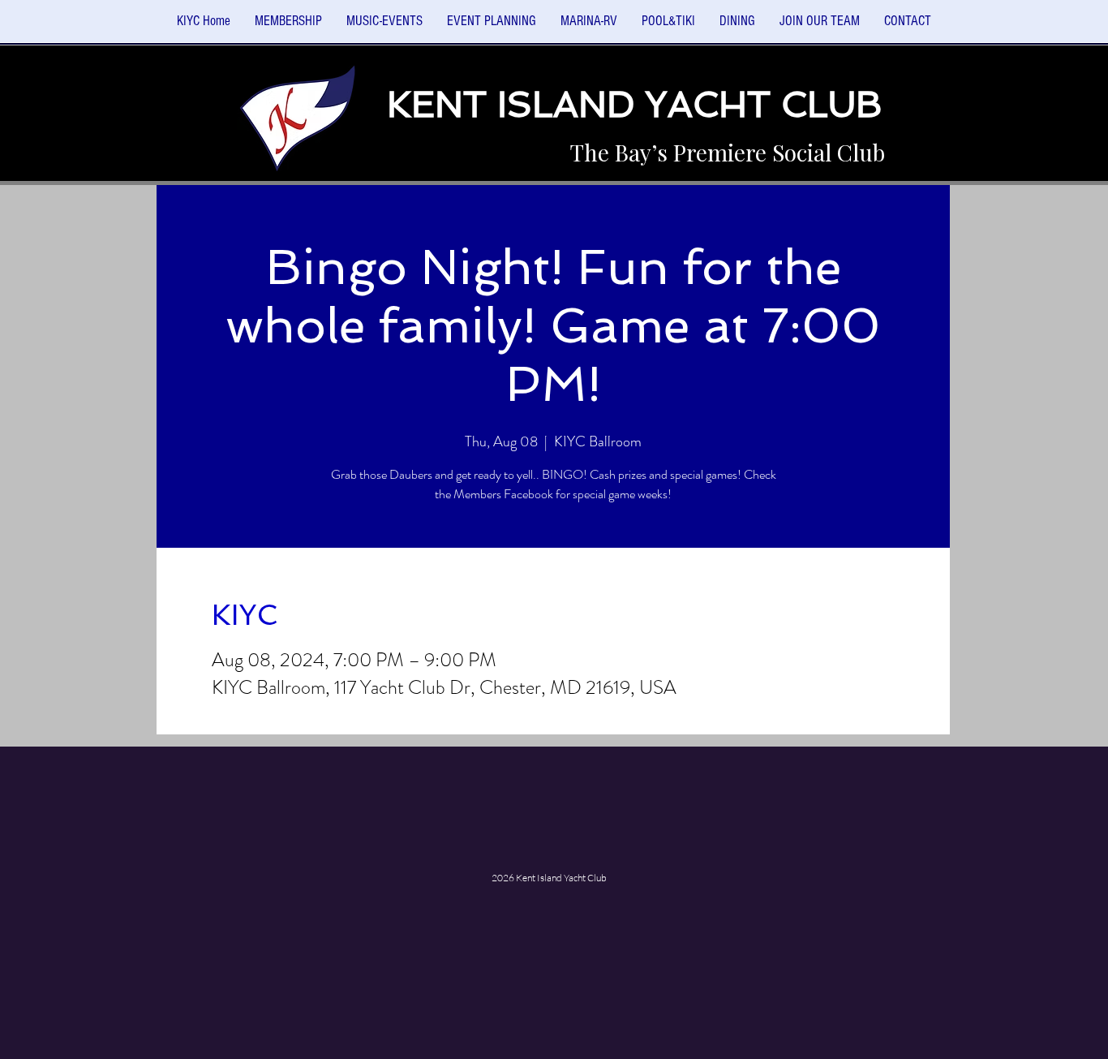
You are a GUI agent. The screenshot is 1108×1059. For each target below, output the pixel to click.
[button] (384, 26)
